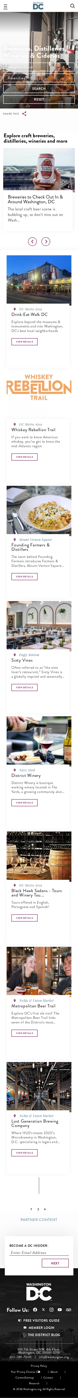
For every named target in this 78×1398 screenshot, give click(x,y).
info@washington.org (54, 1357)
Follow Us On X (41, 1310)
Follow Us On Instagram (49, 1310)
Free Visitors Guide (41, 1320)
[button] (39, 170)
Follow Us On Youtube (58, 1310)
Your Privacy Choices (23, 1372)
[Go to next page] (45, 1209)
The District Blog (44, 1335)
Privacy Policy (39, 1366)
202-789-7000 (20, 1357)
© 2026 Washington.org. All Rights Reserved (39, 1389)
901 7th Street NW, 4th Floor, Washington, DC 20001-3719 (39, 1351)
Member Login (42, 1327)
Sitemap (29, 1378)
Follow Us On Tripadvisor (66, 1310)
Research (34, 1383)
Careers (19, 1378)
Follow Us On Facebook (33, 1310)
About (54, 1372)
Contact (48, 1378)
